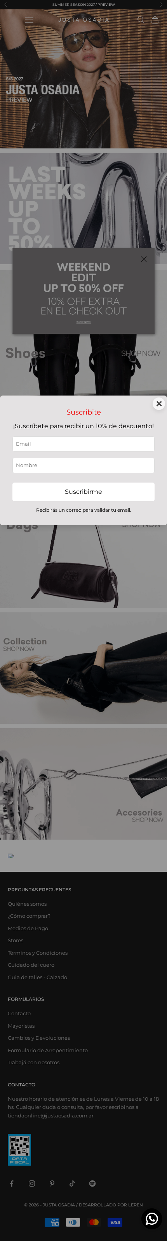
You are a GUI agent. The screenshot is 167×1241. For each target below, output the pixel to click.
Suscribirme (83, 491)
